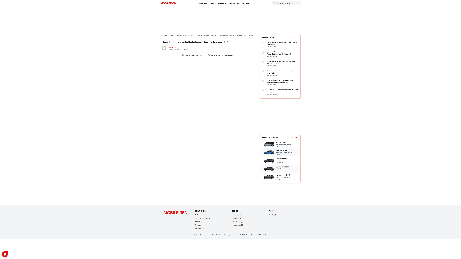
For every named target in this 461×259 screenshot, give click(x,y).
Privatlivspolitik (238, 225)
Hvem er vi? (236, 215)
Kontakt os (236, 218)
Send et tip (273, 215)
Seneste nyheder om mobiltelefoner (201, 36)
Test (212, 4)
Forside (165, 36)
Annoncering (237, 221)
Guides (245, 4)
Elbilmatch (233, 4)
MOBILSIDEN (168, 3)
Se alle (295, 38)
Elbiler (221, 4)
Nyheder (202, 4)
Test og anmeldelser (203, 218)
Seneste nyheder (177, 36)
